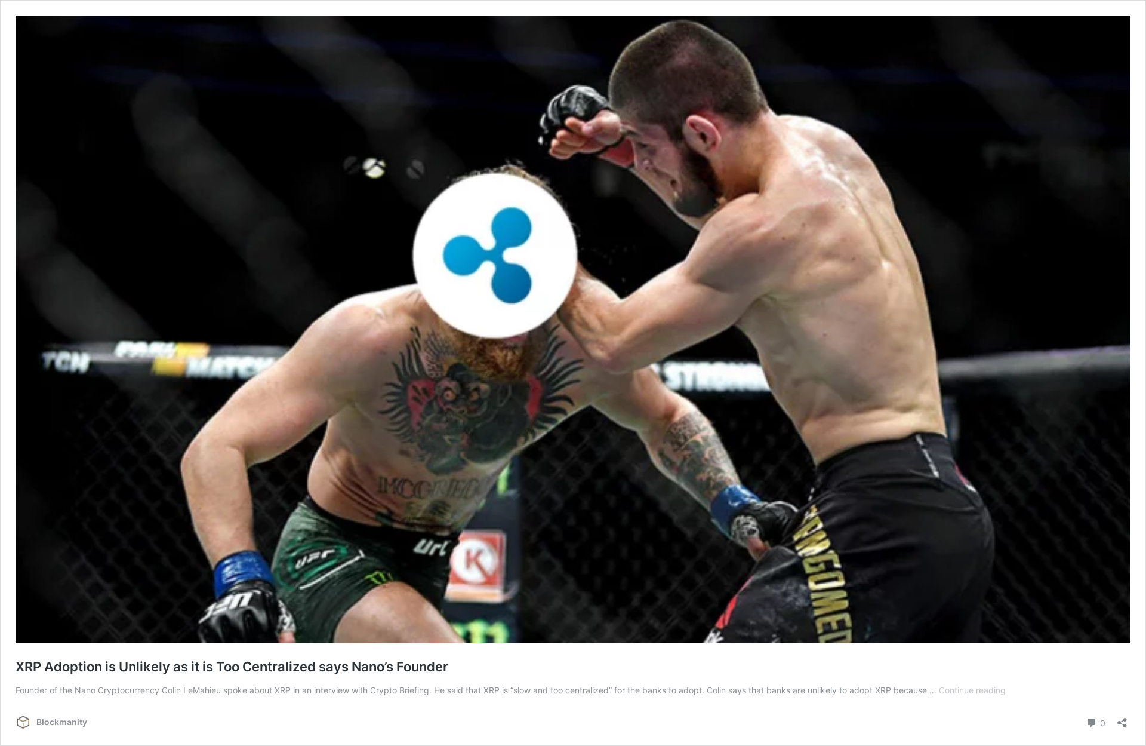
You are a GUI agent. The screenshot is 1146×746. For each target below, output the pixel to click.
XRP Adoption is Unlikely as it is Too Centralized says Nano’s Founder (232, 666)
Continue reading (972, 690)
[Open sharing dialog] (1122, 719)
